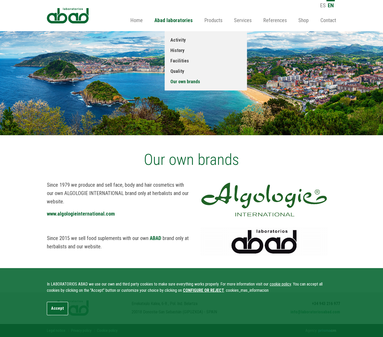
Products (213, 20)
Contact (328, 20)
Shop (303, 20)
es (323, 5)
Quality (177, 71)
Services (243, 20)
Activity (178, 40)
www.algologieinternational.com (81, 214)
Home (136, 20)
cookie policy (280, 284)
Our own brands (185, 81)
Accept (57, 308)
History (177, 50)
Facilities (179, 60)
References (275, 20)
